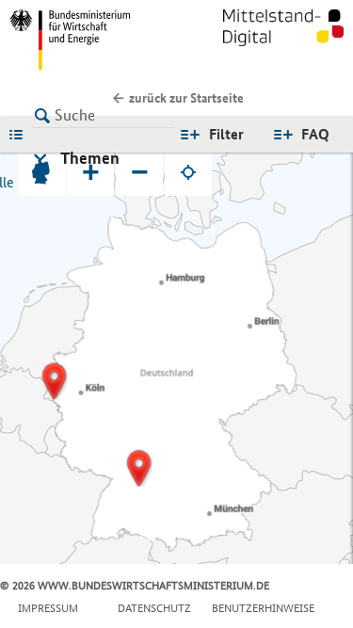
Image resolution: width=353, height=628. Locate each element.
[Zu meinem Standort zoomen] (188, 172)
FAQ (315, 134)
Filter (226, 134)
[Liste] (21, 133)
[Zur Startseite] (283, 39)
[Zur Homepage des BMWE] (89, 39)
